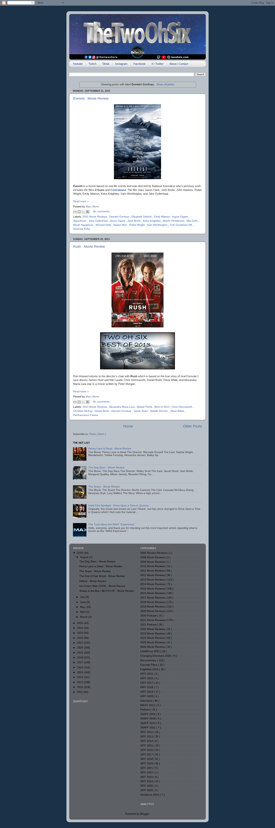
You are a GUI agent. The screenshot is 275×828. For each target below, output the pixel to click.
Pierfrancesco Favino (85, 415)
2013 (80, 682)
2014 (80, 677)
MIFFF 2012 (148, 705)
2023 (80, 632)
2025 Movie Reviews (153, 642)
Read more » (81, 201)
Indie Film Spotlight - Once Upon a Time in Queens (118, 505)
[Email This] (75, 212)
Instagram (121, 63)
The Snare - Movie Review (104, 486)
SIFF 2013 (147, 736)
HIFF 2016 (147, 678)
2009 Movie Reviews (153, 561)
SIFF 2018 (147, 759)
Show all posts (165, 84)
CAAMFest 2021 (150, 651)
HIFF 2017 (147, 682)
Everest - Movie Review (91, 98)
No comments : (102, 211)
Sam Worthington (157, 225)
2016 (80, 667)
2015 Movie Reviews (95, 216)
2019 (80, 652)
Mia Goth (192, 220)
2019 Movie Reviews (153, 606)
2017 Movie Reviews (153, 597)
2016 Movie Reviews (153, 593)
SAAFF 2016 (148, 714)
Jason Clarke (118, 220)
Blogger (144, 813)
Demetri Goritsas (119, 216)
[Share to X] (83, 212)
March (84, 617)
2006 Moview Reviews (153, 553)
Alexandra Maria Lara (122, 406)
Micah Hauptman (83, 225)
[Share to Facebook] (88, 212)
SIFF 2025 (147, 785)
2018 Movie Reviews (153, 602)
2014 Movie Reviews (153, 584)
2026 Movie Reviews (153, 646)
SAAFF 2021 (148, 727)
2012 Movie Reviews (153, 575)
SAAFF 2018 (148, 718)
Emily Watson (162, 216)
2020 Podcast (148, 615)
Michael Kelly (104, 225)
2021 (80, 642)
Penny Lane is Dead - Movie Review (109, 448)
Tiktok (105, 63)
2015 (80, 672)
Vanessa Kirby (81, 228)
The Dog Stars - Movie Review (106, 467)
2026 (80, 553)
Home (128, 426)
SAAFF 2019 (148, 723)
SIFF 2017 (147, 754)
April (83, 611)
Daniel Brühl (102, 411)
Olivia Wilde (177, 411)
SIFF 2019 (147, 763)
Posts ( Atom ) (97, 434)
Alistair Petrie (145, 406)
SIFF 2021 (147, 768)
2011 (80, 692)
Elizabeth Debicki (142, 216)
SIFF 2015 (147, 745)
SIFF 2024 (147, 781)
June (83, 602)
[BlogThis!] (79, 212)
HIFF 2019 (147, 691)
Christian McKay (83, 411)
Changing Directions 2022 (156, 655)
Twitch (92, 63)
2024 (80, 628)
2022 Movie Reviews (153, 629)
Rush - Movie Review (89, 246)
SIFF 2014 (147, 741)
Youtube (78, 63)
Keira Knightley (152, 220)
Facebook (139, 63)
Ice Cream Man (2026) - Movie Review (102, 586)
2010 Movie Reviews (153, 566)
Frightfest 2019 (149, 669)
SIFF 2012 (147, 732)
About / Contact (178, 63)
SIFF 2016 (147, 750)
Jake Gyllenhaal (98, 220)
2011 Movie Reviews (152, 570)
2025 (80, 623)
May (83, 607)
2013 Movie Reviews (95, 406)
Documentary (148, 660)
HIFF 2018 (147, 687)
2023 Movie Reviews (153, 633)
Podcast (145, 709)
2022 (80, 637)
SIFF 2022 (147, 772)
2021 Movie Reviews (153, 620)
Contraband (118, 190)
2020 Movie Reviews (153, 611)
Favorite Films (149, 664)
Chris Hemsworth (182, 406)
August (84, 557)
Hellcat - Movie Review (92, 581)
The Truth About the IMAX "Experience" (111, 524)
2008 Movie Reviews (153, 557)
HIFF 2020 (147, 696)
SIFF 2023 (147, 777)
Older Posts (192, 426)
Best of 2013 (162, 406)
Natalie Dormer (159, 411)
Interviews (146, 700)
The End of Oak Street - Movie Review (102, 576)
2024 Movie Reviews (153, 637)
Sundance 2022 (150, 794)
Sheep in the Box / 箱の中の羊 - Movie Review (106, 591)
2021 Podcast (148, 624)
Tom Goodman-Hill (181, 225)
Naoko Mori (120, 225)
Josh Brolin (134, 220)
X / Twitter (157, 63)
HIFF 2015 (147, 673)
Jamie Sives (141, 411)
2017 (80, 662)
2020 (80, 647)
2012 (80, 687)
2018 (80, 657)
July (82, 597)
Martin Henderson (174, 220)
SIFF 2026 (147, 790)
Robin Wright (137, 225)
